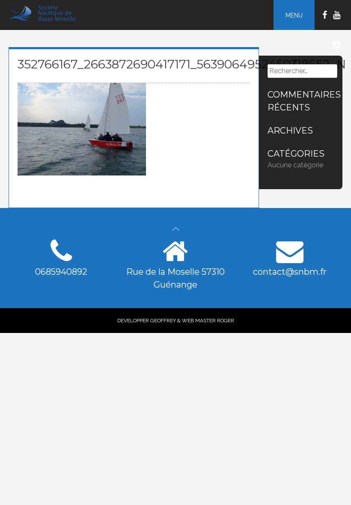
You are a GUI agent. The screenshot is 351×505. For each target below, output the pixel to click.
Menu (294, 15)
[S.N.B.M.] (46, 19)
